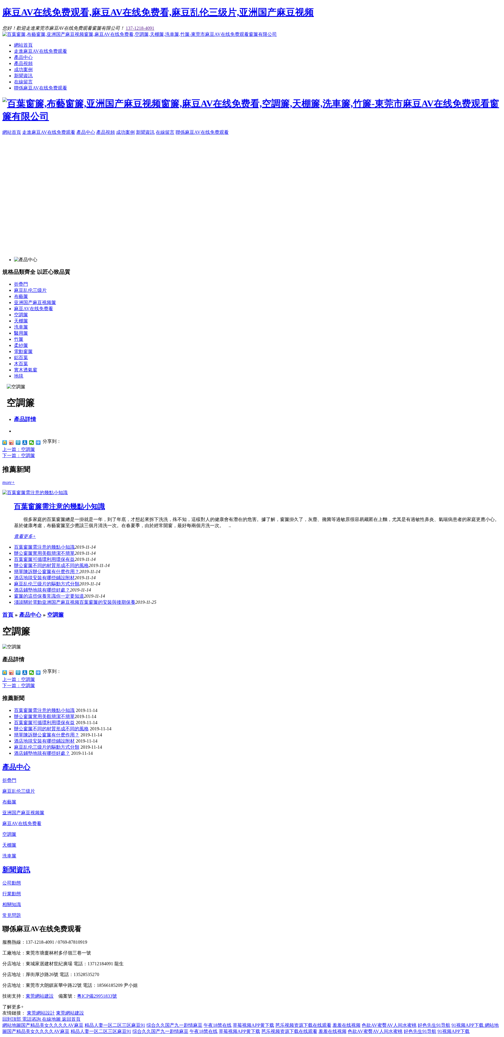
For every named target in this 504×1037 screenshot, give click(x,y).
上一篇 (18, 449)
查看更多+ (25, 536)
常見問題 (11, 915)
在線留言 (23, 81)
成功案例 (23, 69)
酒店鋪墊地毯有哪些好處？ (42, 589)
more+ (8, 482)
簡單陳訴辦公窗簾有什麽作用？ (46, 734)
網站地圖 (11, 1025)
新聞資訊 (23, 75)
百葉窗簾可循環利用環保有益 (44, 559)
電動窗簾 (23, 351)
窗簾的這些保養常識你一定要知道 (49, 596)
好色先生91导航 (434, 1025)
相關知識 (11, 904)
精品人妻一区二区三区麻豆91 (115, 1025)
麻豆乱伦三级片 (30, 290)
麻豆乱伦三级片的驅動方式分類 (46, 583)
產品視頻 (23, 63)
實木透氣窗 (25, 369)
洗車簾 (21, 326)
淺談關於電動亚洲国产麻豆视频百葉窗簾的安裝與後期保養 (74, 602)
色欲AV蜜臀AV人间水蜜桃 (389, 1025)
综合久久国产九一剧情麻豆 (174, 1025)
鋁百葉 (21, 357)
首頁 (7, 615)
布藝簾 (21, 296)
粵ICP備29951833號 (97, 996)
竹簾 (18, 339)
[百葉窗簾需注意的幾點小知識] (35, 492)
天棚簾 (21, 320)
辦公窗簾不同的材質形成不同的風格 (51, 565)
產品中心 (23, 57)
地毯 (18, 375)
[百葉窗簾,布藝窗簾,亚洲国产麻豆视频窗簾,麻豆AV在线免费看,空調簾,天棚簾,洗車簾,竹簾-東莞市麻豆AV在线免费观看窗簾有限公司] (139, 34)
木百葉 (21, 363)
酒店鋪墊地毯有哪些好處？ (42, 753)
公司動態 (11, 882)
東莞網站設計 (41, 1012)
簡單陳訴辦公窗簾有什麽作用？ (46, 571)
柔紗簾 (21, 345)
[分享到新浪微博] (11, 442)
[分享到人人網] (24, 442)
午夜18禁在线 (218, 1025)
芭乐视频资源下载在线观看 (303, 1025)
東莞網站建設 (40, 996)
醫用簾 (21, 333)
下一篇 (18, 455)
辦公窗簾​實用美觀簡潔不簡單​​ (44, 553)
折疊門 (21, 284)
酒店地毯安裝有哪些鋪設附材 (44, 577)
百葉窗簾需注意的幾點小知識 (59, 506)
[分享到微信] (31, 442)
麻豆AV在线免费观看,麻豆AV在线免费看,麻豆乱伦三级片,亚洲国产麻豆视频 (158, 12)
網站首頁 (23, 45)
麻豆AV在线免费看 (33, 308)
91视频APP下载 (468, 1025)
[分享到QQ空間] (4, 442)
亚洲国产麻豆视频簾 (35, 302)
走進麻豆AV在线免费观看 (40, 51)
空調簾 (21, 314)
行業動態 (11, 893)
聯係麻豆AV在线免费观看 (40, 87)
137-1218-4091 (140, 28)
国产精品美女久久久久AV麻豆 (52, 1025)
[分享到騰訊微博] (18, 442)
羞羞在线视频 (346, 1025)
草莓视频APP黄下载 (253, 1025)
